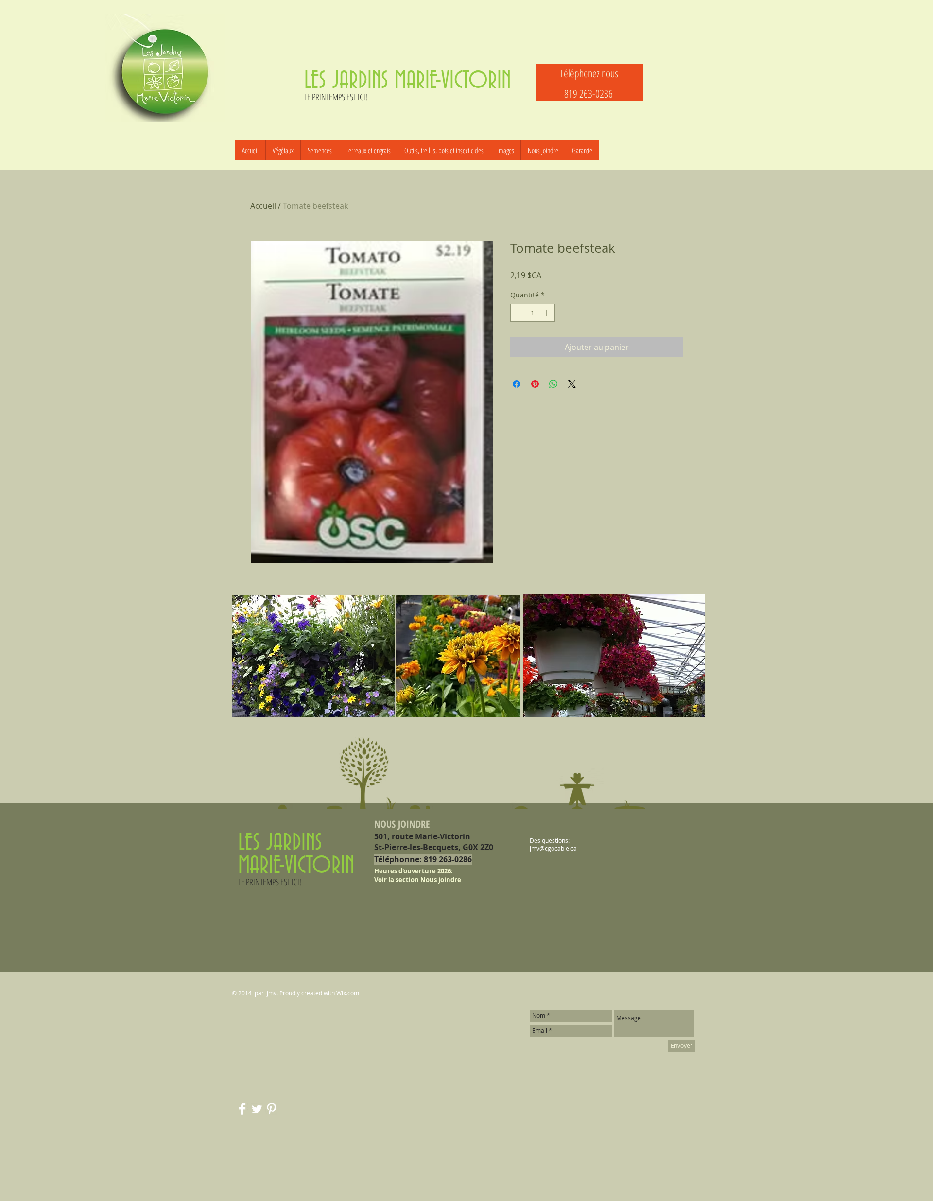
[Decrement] (518, 312)
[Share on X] (572, 384)
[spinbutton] (532, 312)
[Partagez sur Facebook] (516, 384)
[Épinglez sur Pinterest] (535, 384)
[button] (319, 150)
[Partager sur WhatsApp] (553, 384)
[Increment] (547, 312)
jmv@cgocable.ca (553, 848)
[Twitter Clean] (257, 1109)
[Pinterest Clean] (271, 1109)
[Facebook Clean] (242, 1109)
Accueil (263, 205)
